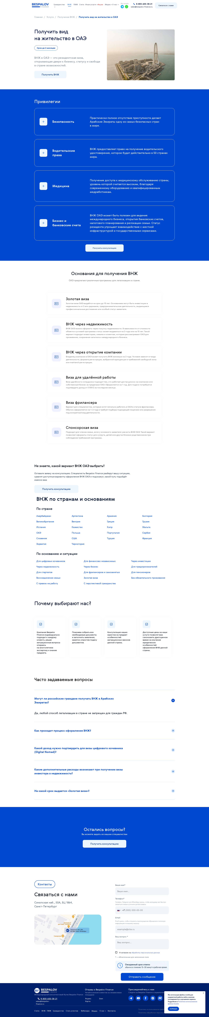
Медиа (108, 4)
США (74, 538)
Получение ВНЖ (66, 17)
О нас (114, 4)
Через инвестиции (141, 561)
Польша (76, 532)
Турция (111, 538)
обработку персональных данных (145, 952)
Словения (41, 538)
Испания (41, 527)
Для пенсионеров (140, 572)
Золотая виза (91, 577)
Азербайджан (43, 515)
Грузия (145, 521)
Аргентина (77, 515)
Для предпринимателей (144, 566)
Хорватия (41, 543)
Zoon (101, 998)
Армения (112, 515)
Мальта (146, 527)
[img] (153, 998)
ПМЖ (75, 4)
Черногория (78, 543)
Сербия (146, 532)
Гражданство (59, 4)
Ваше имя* (120, 885)
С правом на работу (47, 583)
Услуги (50, 17)
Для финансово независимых (100, 561)
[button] (166, 5)
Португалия (113, 532)
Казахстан (77, 527)
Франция (147, 538)
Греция (110, 521)
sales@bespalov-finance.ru (142, 7)
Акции (100, 4)
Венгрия (76, 521)
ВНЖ (69, 4)
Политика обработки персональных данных (156, 1012)
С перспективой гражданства (100, 583)
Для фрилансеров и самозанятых (102, 572)
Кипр (109, 527)
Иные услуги (90, 4)
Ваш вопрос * (121, 936)
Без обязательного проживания (148, 577)
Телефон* (119, 898)
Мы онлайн (125, 3)
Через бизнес (91, 566)
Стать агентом (72, 1011)
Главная (38, 17)
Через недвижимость (47, 566)
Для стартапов (44, 572)
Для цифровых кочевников (50, 561)
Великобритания (45, 521)
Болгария (147, 515)
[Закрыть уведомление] (203, 993)
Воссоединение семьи (48, 577)
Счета (81, 4)
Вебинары (85, 1011)
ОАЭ (38, 532)
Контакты (112, 1011)
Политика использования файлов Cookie (155, 1009)
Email (117, 917)
